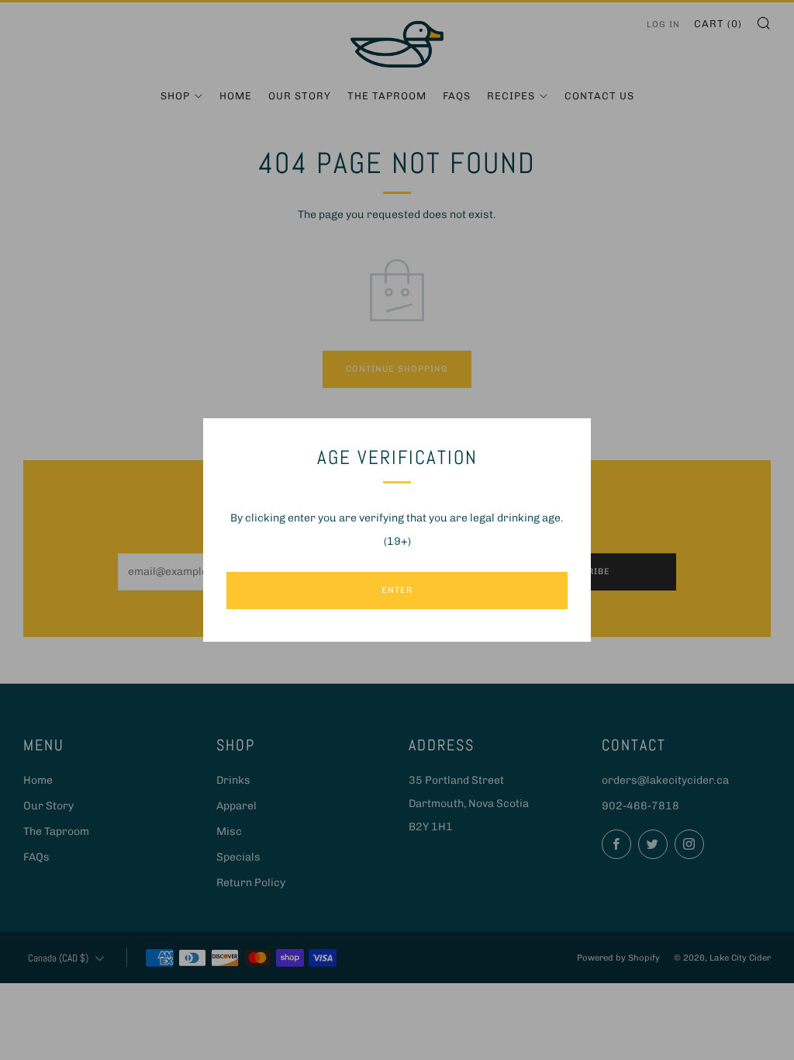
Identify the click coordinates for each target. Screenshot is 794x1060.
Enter (397, 590)
